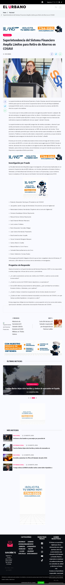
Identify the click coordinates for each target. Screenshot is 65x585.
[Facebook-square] (42, 543)
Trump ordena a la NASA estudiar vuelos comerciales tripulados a (32, 467)
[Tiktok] (42, 560)
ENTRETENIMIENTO (32, 553)
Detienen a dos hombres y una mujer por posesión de (29, 438)
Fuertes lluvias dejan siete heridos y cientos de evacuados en (31, 448)
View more (11, 579)
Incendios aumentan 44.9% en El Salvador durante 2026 (30, 458)
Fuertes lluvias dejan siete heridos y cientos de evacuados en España (33, 388)
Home (4, 12)
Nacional (11, 12)
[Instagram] (42, 552)
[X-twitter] (42, 548)
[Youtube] (42, 556)
